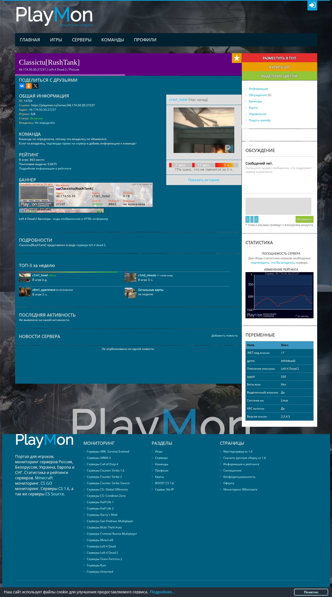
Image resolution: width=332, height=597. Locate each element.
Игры (56, 40)
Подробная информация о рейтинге (45, 168)
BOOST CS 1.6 (164, 483)
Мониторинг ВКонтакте (240, 489)
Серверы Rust (96, 565)
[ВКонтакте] (22, 86)
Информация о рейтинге (241, 464)
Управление (257, 114)
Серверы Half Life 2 (100, 508)
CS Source (54, 494)
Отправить (304, 219)
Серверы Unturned (100, 572)
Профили (145, 40)
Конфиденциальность (239, 477)
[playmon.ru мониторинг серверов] (44, 451)
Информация (258, 89)
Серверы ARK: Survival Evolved (108, 451)
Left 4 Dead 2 (58, 69)
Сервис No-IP (164, 489)
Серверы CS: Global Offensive (107, 489)
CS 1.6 (63, 488)
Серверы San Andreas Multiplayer (110, 521)
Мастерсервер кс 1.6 (238, 451)
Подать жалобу (260, 120)
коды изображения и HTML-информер (80, 219)
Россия (74, 69)
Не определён (45, 123)
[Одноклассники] (29, 86)
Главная (30, 40)
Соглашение (232, 470)
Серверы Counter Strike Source (108, 483)
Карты (253, 108)
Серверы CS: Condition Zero (106, 496)
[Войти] (312, 5)
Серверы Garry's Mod (102, 515)
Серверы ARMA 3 (99, 458)
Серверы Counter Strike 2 (104, 477)
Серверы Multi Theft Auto (104, 527)
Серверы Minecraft (100, 540)
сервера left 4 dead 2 (90, 245)
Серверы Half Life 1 (100, 502)
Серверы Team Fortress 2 (104, 559)
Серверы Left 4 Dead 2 (102, 553)
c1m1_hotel (178, 99)
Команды (112, 40)
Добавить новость (224, 335)
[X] (35, 86)
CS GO (46, 483)
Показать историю (203, 180)
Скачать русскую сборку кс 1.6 (244, 458)
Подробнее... (162, 592)
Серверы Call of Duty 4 (102, 464)
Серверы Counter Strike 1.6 (105, 470)
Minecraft (44, 478)
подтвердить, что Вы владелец (273, 262)
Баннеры (255, 101)
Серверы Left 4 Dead (101, 546)
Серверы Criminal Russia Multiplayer (112, 534)
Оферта (228, 483)
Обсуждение (258, 95)
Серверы (81, 40)
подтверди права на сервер (66, 143)
